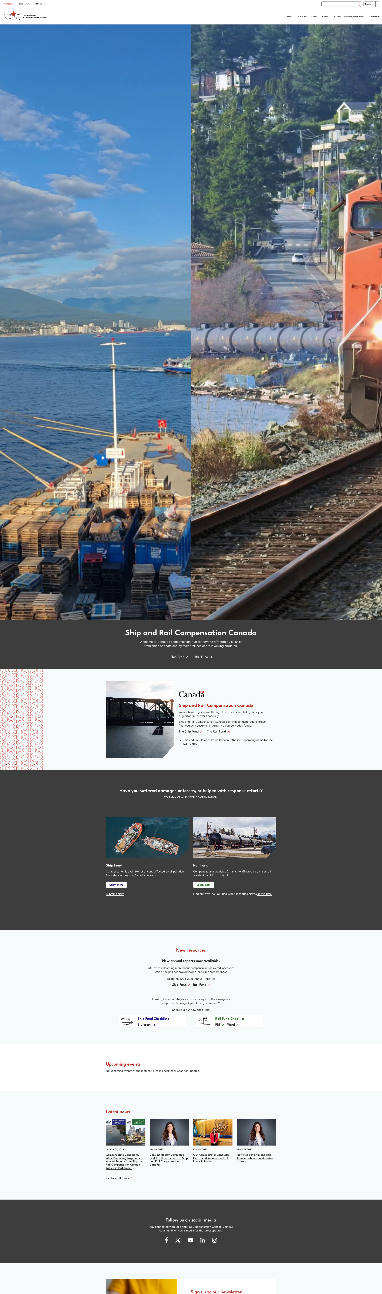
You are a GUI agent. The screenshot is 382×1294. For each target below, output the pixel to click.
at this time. (264, 893)
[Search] (358, 4)
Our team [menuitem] (302, 17)
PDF (218, 1024)
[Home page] (26, 17)
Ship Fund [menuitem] (24, 4)
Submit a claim (115, 893)
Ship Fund (177, 657)
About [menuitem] (289, 17)
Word (231, 1024)
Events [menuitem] (325, 17)
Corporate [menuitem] (9, 4)
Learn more (116, 885)
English (368, 4)
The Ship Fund (189, 731)
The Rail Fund (216, 731)
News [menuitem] (314, 17)
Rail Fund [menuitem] (37, 4)
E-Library (144, 1024)
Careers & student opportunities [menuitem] (348, 17)
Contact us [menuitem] (374, 17)
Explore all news (117, 1178)
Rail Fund (201, 657)
